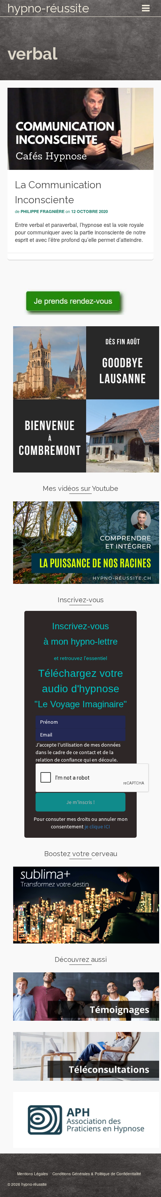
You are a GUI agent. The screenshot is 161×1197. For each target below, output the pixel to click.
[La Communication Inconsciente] (80, 128)
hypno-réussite (48, 8)
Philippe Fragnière (42, 211)
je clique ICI (97, 826)
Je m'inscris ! (80, 802)
